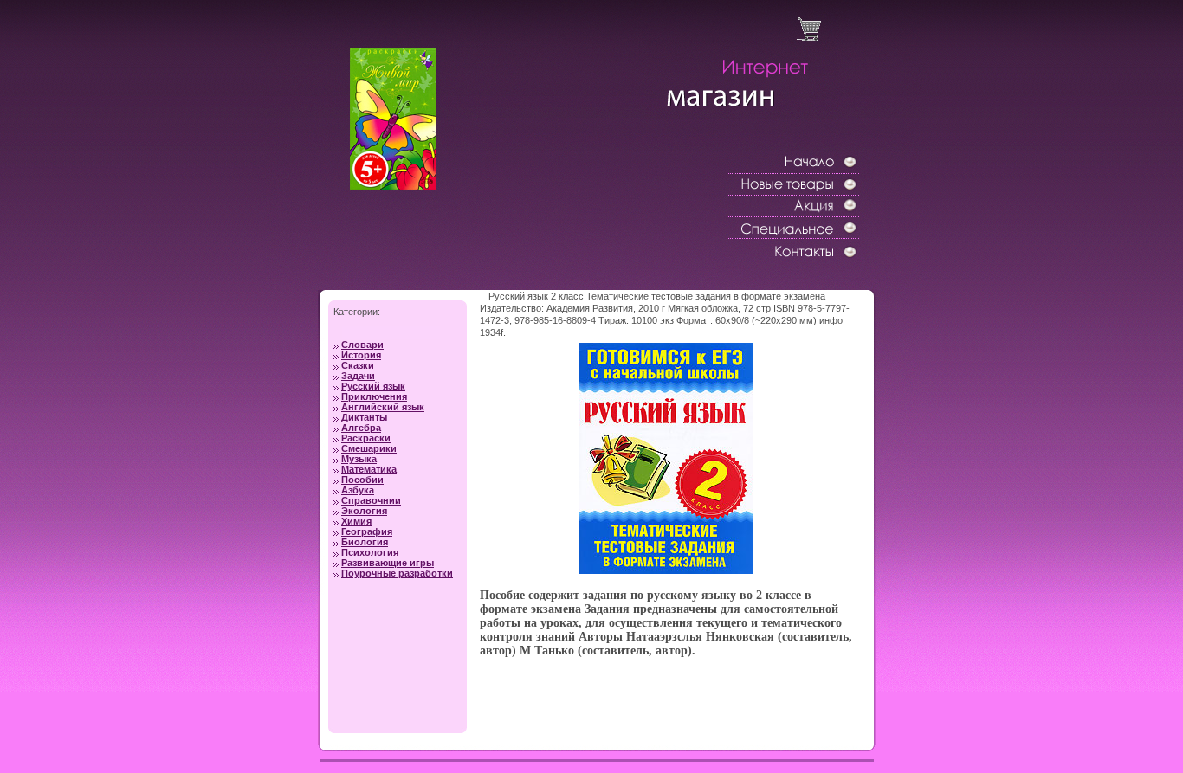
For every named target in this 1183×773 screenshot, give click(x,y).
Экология (364, 511)
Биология (364, 542)
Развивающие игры (387, 562)
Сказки (357, 365)
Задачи (358, 375)
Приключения (374, 396)
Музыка (359, 459)
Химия (356, 521)
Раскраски (366, 438)
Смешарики (369, 448)
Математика (369, 469)
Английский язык (382, 407)
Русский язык (373, 386)
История (361, 355)
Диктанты (364, 417)
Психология (369, 552)
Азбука (357, 490)
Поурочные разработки (397, 573)
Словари (362, 344)
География (366, 531)
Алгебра (361, 427)
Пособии (362, 479)
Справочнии (371, 500)
